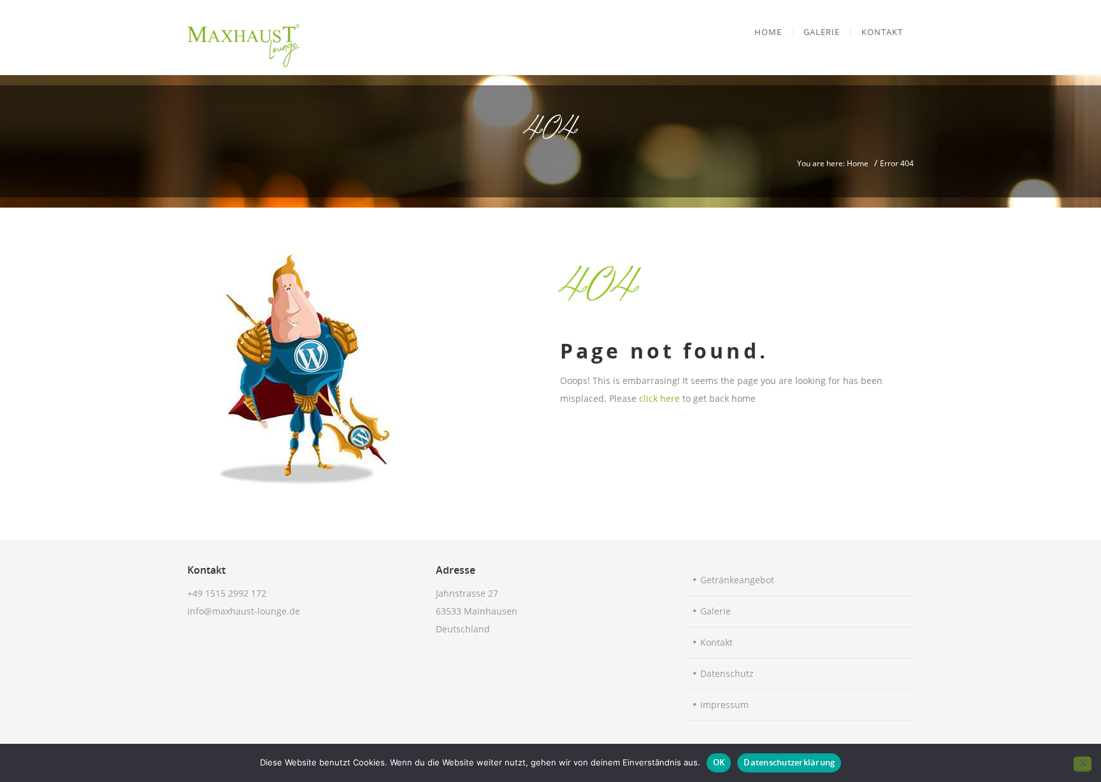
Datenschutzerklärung (789, 762)
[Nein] (1082, 764)
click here (659, 398)
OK (719, 762)
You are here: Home (832, 163)
